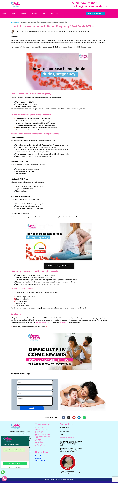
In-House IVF (39, 432)
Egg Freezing (39, 442)
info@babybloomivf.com (67, 437)
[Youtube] (73, 417)
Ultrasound (38, 437)
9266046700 (64, 322)
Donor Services (39, 444)
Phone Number (64, 427)
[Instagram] (68, 417)
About (13, 13)
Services (23, 13)
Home (4, 13)
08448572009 (64, 431)
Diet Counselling (39, 428)
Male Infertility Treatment (42, 436)
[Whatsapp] (84, 417)
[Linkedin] (79, 417)
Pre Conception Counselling (43, 434)
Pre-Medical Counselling (42, 429)
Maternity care (39, 441)
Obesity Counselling (40, 446)
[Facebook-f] (63, 417)
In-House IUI (39, 431)
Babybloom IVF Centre (43, 322)
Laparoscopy (39, 439)
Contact (34, 13)
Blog (44, 13)
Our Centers (54, 13)
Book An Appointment (95, 13)
